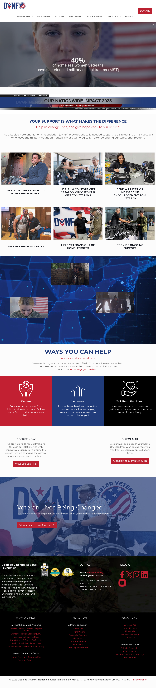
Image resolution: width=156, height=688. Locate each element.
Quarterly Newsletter (130, 634)
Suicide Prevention (130, 648)
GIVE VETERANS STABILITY (26, 246)
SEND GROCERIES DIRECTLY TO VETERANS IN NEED (26, 192)
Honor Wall (78, 644)
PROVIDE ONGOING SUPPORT (130, 246)
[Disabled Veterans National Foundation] (16, 5)
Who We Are (130, 625)
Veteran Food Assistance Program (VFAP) (26, 630)
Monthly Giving (78, 632)
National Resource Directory (130, 654)
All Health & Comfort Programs (26, 625)
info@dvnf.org (95, 572)
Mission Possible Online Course (26, 643)
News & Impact (130, 628)
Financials (130, 631)
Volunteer (78, 638)
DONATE (145, 10)
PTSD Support (130, 651)
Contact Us (130, 637)
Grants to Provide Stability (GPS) (26, 634)
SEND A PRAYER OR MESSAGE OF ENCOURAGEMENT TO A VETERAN (130, 194)
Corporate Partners (78, 635)
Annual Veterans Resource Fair (26, 657)
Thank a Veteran (78, 641)
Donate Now (78, 629)
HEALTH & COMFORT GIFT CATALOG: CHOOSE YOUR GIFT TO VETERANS (78, 192)
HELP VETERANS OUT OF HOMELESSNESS (78, 246)
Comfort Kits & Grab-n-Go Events (26, 640)
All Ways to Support (78, 625)
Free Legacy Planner (78, 648)
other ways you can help (83, 369)
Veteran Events (26, 660)
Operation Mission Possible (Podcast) (26, 646)
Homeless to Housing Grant (26, 637)
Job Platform (130, 658)
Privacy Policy (139, 679)
